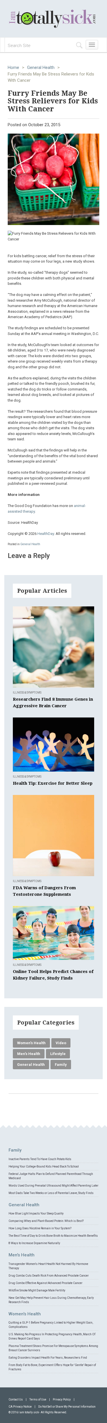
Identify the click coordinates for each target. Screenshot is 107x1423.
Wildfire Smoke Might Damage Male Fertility (37, 1290)
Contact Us (16, 1399)
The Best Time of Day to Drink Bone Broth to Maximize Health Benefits (53, 1235)
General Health (40, 67)
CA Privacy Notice (20, 1406)
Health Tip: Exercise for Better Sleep (52, 783)
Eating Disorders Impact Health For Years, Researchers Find (48, 1357)
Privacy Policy (62, 1399)
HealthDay (45, 533)
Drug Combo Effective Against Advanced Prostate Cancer (45, 1283)
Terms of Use (37, 1399)
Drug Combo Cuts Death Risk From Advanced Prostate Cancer (49, 1275)
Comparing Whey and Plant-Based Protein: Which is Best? (46, 1220)
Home (13, 67)
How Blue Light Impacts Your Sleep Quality (36, 1213)
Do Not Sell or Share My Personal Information (67, 1406)
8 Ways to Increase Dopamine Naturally (34, 1243)
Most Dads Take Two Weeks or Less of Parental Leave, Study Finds (51, 1193)
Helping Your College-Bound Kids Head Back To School (44, 1166)
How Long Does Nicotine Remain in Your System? (40, 1228)
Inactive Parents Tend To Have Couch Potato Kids (40, 1159)
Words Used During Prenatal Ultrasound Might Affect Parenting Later (53, 1185)
